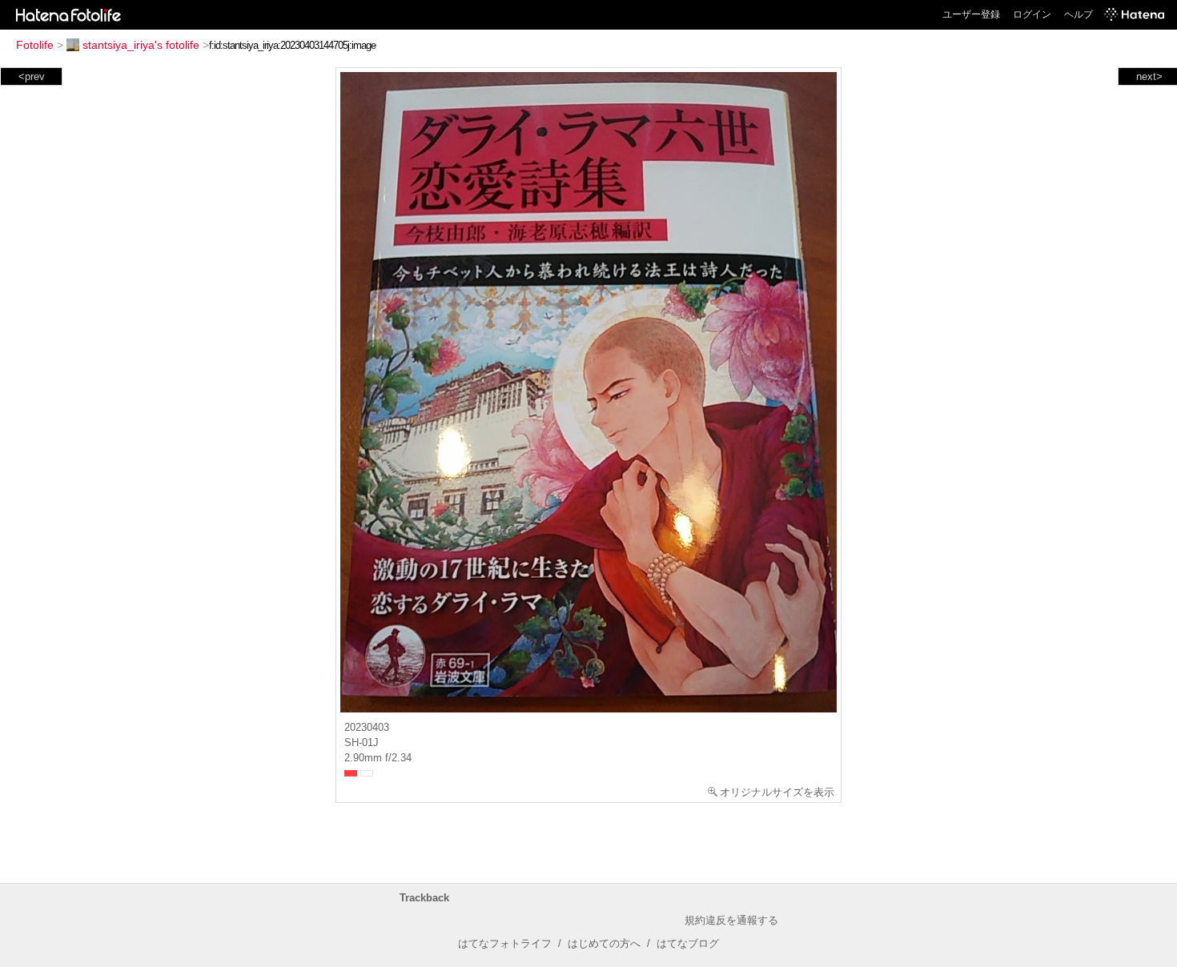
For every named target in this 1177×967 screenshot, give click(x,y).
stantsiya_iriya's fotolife (140, 44)
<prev (31, 76)
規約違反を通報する (731, 920)
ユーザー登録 (971, 14)
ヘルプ (1078, 14)
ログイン (1032, 14)
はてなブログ (688, 943)
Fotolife (35, 44)
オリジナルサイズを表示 (777, 792)
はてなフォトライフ (505, 943)
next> (1149, 76)
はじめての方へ (604, 943)
